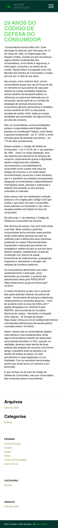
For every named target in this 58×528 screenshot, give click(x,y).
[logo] (24, 6)
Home (7, 455)
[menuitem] (50, 6)
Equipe (7, 451)
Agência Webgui (41, 524)
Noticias (8, 422)
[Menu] (50, 6)
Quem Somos (11, 463)
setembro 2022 (11, 407)
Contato (8, 447)
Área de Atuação (12, 443)
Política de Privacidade (15, 459)
